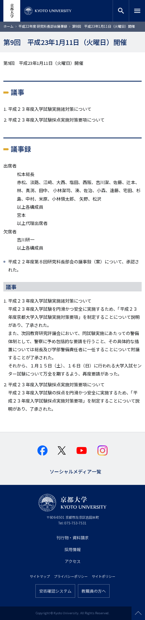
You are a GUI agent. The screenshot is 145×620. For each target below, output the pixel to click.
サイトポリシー (103, 576)
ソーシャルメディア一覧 (75, 471)
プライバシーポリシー (71, 576)
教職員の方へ (94, 591)
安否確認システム (55, 591)
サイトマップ (40, 576)
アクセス (73, 561)
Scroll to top (138, 613)
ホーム (8, 26)
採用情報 (72, 549)
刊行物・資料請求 (72, 537)
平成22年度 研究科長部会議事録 (43, 26)
